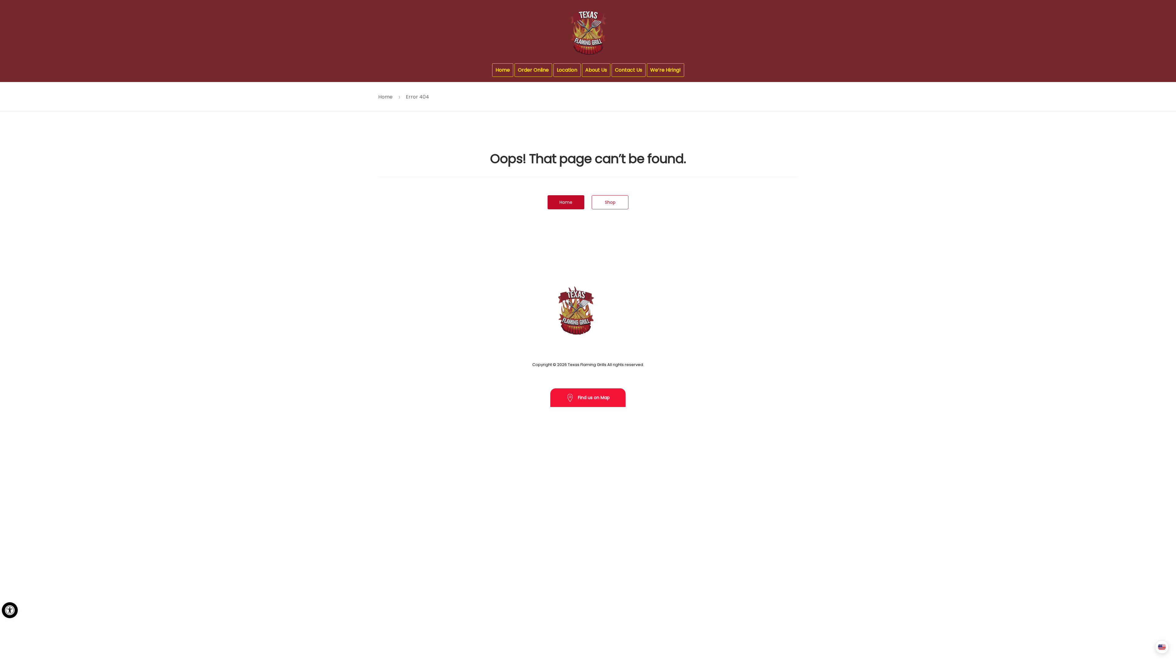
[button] (10, 610)
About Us (596, 69)
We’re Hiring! (665, 69)
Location (567, 69)
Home (503, 69)
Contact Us (628, 69)
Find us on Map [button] (593, 397)
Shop (610, 202)
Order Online (533, 69)
